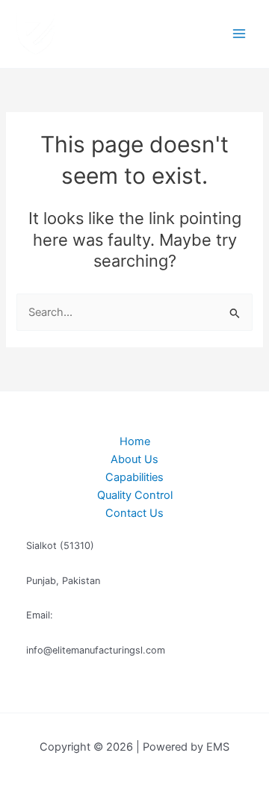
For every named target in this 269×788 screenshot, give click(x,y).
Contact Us (134, 513)
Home (135, 441)
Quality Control (135, 495)
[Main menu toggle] (239, 34)
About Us (134, 459)
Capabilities (134, 477)
